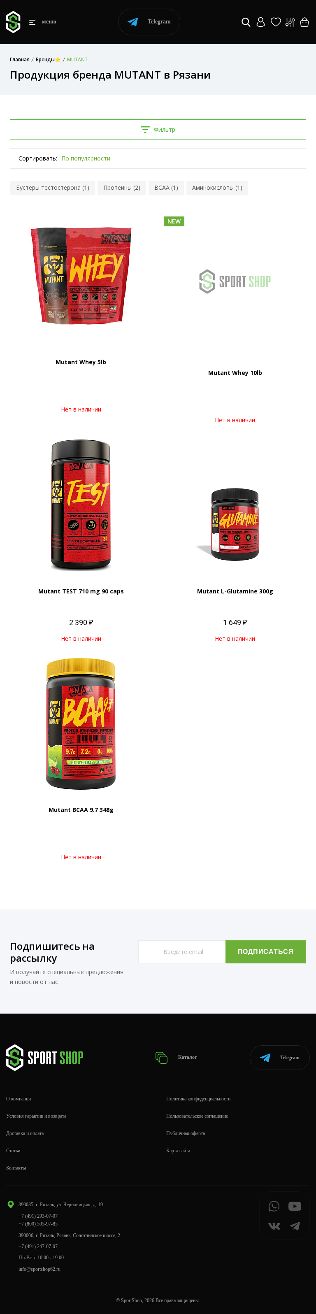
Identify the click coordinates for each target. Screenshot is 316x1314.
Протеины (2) (121, 187)
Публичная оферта (185, 1133)
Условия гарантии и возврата (36, 1116)
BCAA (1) (166, 187)
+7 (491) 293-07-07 (38, 1216)
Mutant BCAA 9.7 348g (81, 810)
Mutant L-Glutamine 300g (235, 591)
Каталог (187, 1057)
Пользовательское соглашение (197, 1116)
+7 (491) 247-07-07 (38, 1246)
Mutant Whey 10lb (235, 373)
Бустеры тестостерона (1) (52, 187)
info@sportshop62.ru (39, 1269)
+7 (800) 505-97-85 (38, 1224)
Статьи (13, 1151)
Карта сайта (178, 1151)
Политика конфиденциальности (198, 1099)
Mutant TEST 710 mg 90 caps (81, 591)
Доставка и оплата (25, 1133)
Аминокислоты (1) (217, 187)
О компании (18, 1099)
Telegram (159, 22)
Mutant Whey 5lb (81, 362)
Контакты (16, 1168)
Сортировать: (38, 158)
